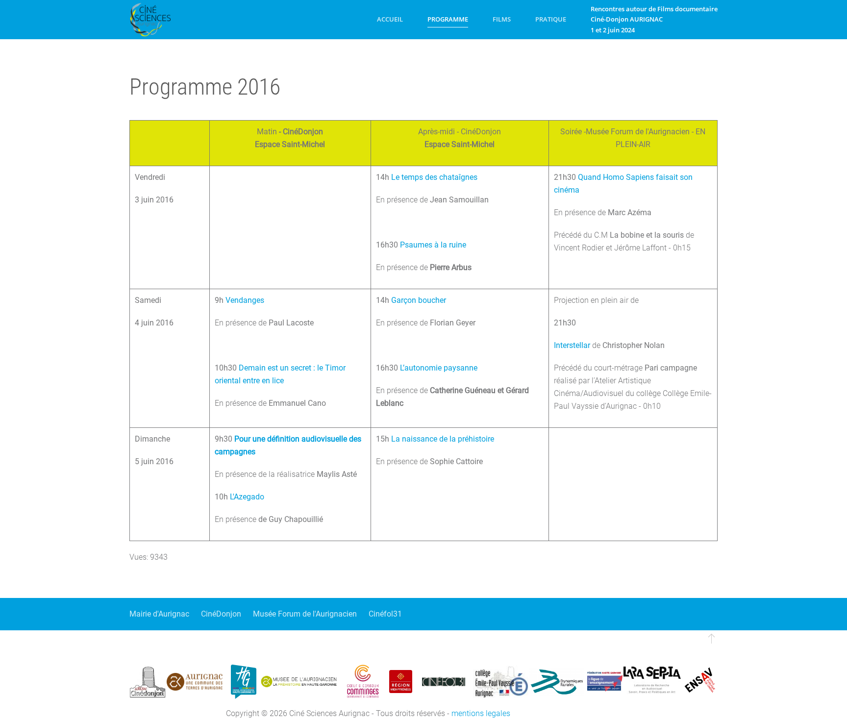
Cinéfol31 (385, 614)
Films (502, 19)
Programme (447, 19)
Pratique (550, 19)
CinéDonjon (221, 614)
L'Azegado (247, 496)
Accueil (390, 19)
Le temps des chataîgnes (434, 177)
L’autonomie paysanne (438, 367)
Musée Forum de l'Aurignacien (305, 614)
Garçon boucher (418, 300)
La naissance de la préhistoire (442, 439)
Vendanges (244, 300)
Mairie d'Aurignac (159, 614)
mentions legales (480, 713)
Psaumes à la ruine (433, 244)
